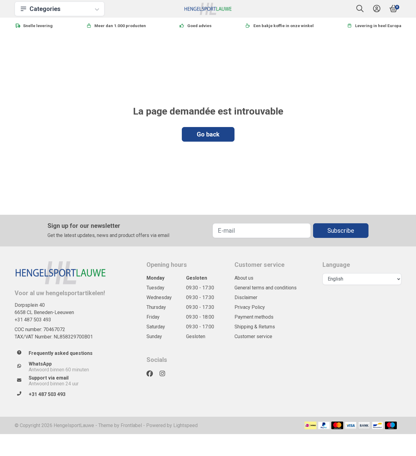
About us (243, 278)
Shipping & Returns (254, 327)
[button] (359, 10)
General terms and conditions (265, 288)
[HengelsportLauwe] (208, 9)
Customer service (253, 336)
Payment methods (253, 317)
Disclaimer (245, 297)
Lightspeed (185, 425)
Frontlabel (131, 425)
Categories (45, 8)
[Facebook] (152, 373)
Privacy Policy (249, 307)
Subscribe (340, 230)
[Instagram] (165, 373)
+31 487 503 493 (33, 320)
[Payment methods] (310, 425)
